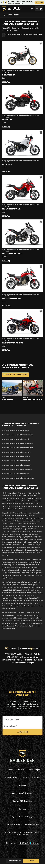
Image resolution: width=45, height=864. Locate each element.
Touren (21, 770)
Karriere (22, 809)
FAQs (24, 778)
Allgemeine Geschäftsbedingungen (22, 817)
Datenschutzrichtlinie (13, 824)
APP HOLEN (39, 2)
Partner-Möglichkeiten (22, 801)
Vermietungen (34, 770)
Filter (32, 861)
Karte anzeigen (13, 861)
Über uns (36, 778)
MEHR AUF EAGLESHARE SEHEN (15, 374)
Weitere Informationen (32, 824)
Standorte (9, 770)
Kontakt (22, 786)
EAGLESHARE (11, 778)
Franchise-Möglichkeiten (22, 793)
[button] (22, 62)
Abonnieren (22, 732)
